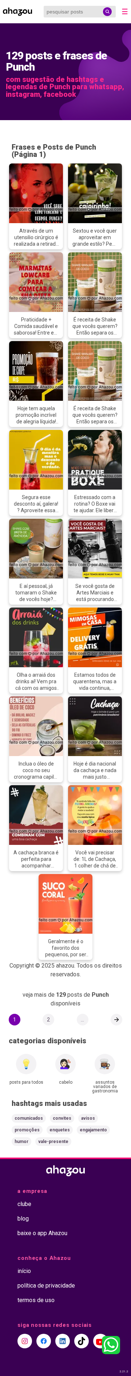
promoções (27, 1129)
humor (21, 1141)
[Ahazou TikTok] (81, 1341)
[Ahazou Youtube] (100, 1341)
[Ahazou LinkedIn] (62, 1341)
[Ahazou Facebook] (43, 1341)
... (82, 1020)
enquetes (59, 1129)
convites (62, 1118)
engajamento (93, 1129)
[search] (107, 11)
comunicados (29, 1118)
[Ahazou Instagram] (24, 1341)
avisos (88, 1118)
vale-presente (53, 1141)
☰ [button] (125, 11)
